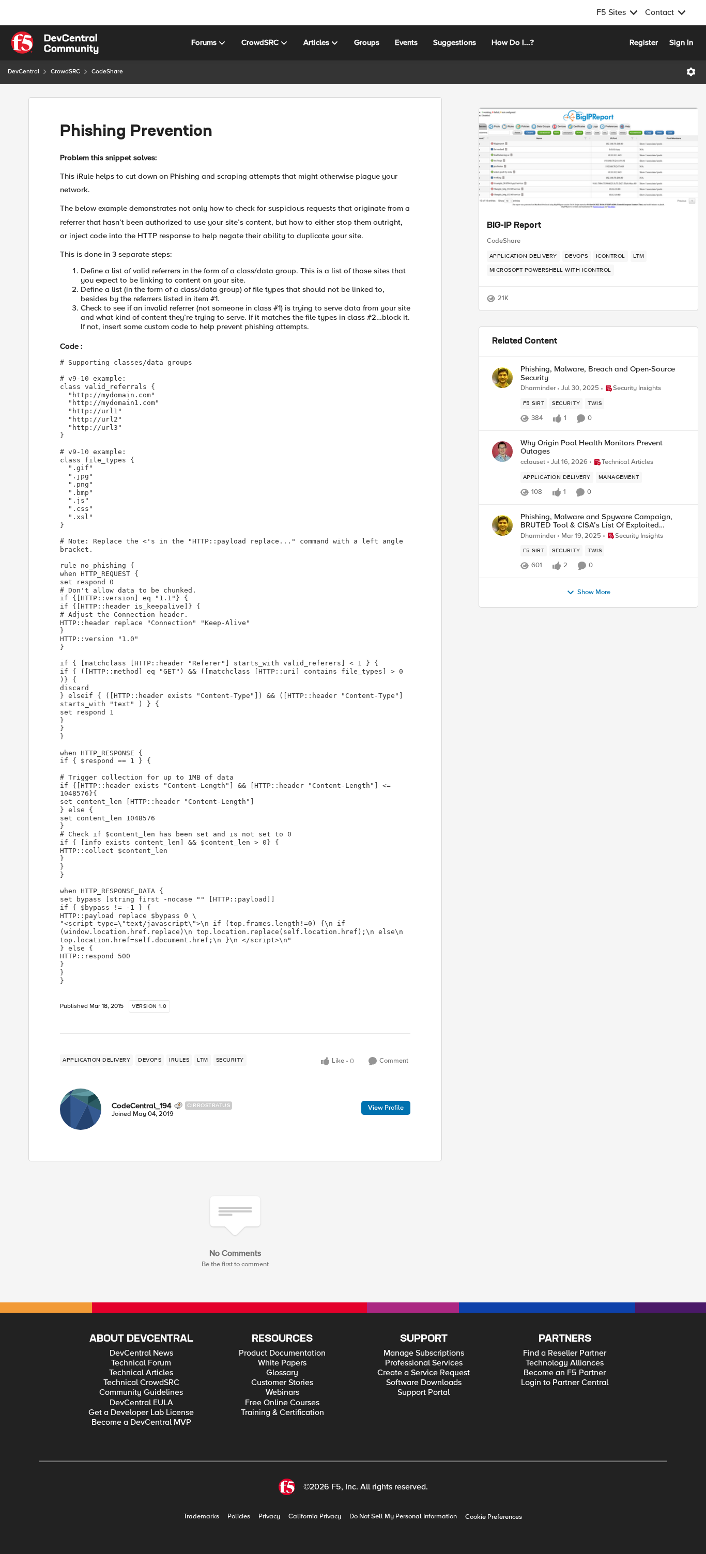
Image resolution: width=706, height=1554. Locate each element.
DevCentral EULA (141, 1403)
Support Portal (423, 1392)
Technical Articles (141, 1373)
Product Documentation (282, 1353)
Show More (593, 592)
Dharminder (538, 388)
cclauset (532, 462)
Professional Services (424, 1363)
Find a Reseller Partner (564, 1353)
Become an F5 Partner (565, 1373)
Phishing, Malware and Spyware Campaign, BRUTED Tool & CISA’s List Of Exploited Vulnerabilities (596, 521)
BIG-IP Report (514, 226)
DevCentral (23, 71)
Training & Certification (282, 1413)
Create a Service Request (423, 1373)
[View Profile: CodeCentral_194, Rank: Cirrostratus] (80, 1109)
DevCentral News (141, 1353)
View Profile (386, 1108)
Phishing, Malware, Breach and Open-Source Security (597, 373)
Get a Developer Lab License (141, 1413)
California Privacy (314, 1516)
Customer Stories (282, 1383)
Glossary (282, 1373)
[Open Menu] (691, 72)
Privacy (269, 1516)
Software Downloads (424, 1383)
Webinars (282, 1392)
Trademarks (201, 1516)
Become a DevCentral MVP (141, 1422)
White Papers (282, 1363)
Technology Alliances (565, 1363)
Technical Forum (141, 1363)
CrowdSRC (65, 71)
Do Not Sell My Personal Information (403, 1516)
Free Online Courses (282, 1403)
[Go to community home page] (55, 42)
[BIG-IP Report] (588, 159)
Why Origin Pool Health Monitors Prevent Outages (591, 447)
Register (644, 42)
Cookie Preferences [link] (493, 1517)
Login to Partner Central (564, 1383)
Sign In (681, 42)
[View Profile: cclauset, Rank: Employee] (502, 451)
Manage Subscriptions (423, 1353)
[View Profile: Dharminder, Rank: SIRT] (502, 377)
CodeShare (107, 71)
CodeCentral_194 (142, 1105)
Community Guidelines (141, 1392)
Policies (238, 1516)
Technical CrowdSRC (141, 1383)
